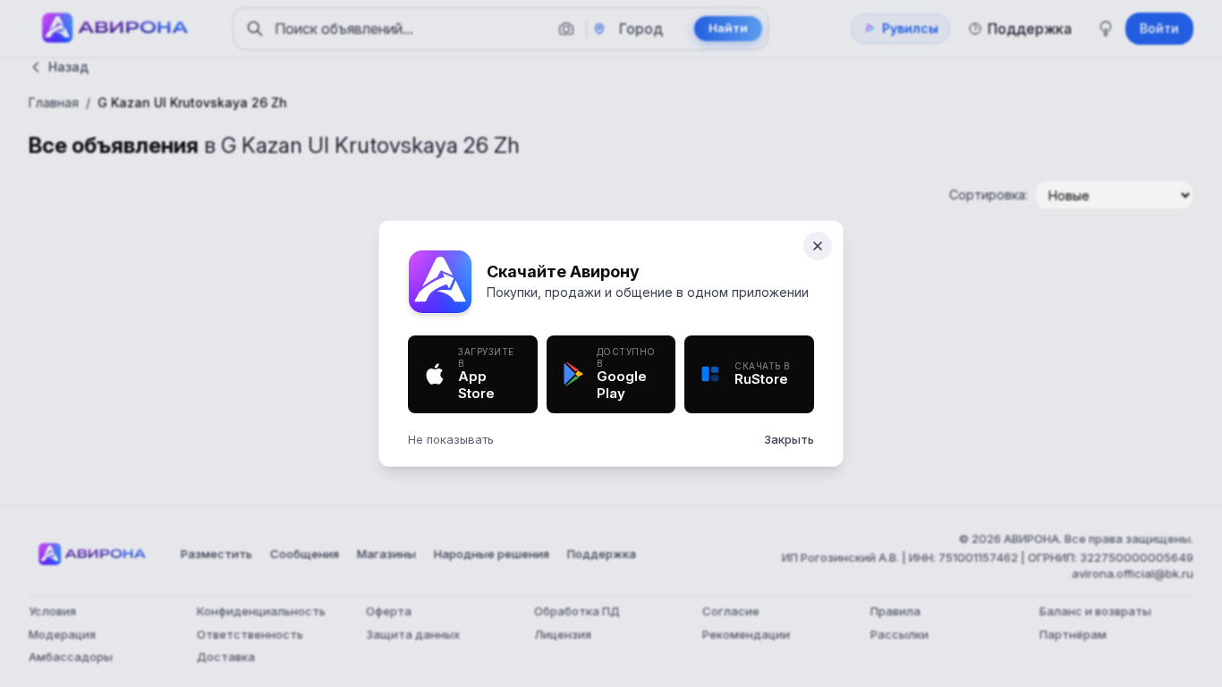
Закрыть (789, 439)
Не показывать (451, 439)
